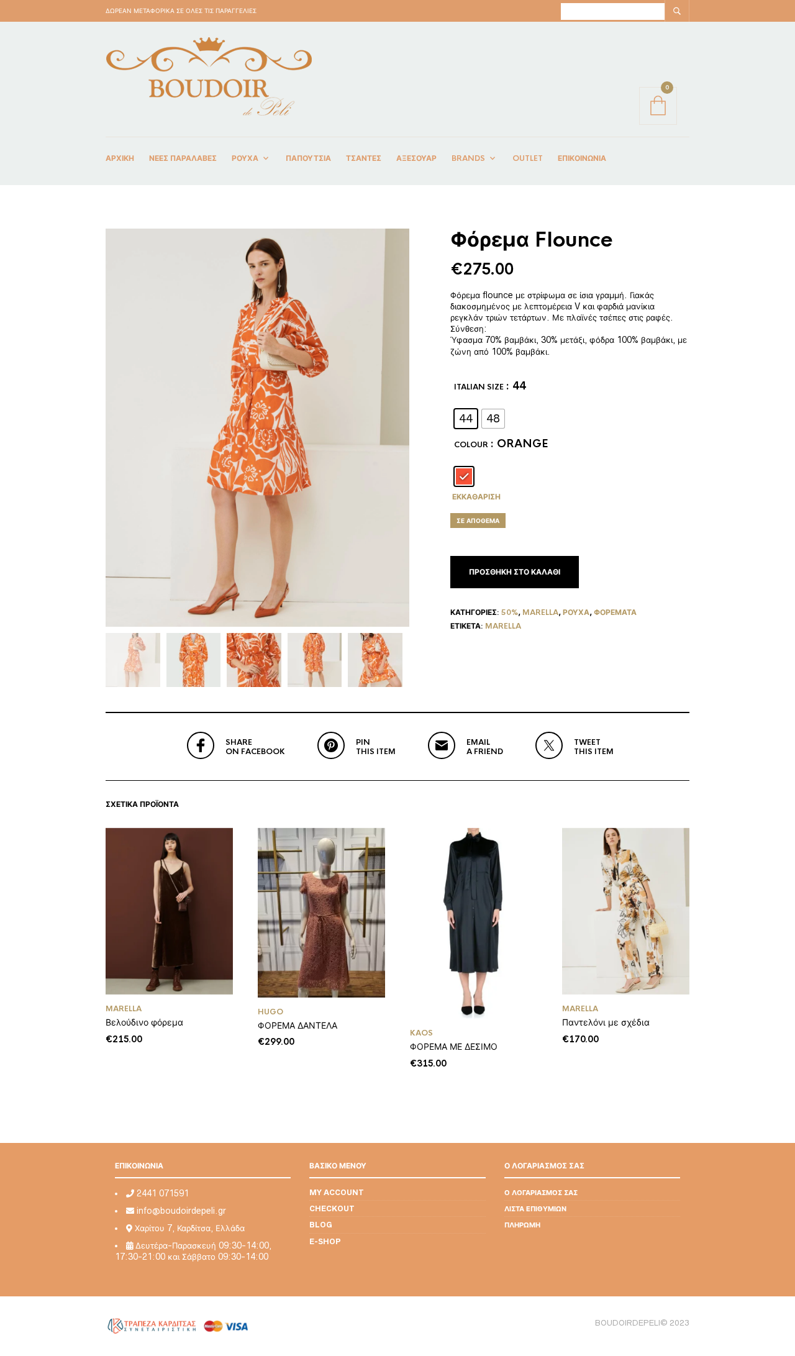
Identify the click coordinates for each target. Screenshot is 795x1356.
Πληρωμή (522, 1225)
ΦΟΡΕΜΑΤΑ (615, 612)
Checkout (332, 1208)
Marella (540, 612)
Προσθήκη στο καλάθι (514, 572)
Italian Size (479, 387)
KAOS (421, 1033)
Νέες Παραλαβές (183, 158)
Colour (471, 445)
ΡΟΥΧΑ (576, 612)
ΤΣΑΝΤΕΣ (363, 158)
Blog (320, 1225)
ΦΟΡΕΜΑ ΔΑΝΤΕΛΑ (297, 1025)
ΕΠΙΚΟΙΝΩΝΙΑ (582, 158)
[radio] (466, 418)
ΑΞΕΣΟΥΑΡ (416, 158)
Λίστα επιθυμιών (535, 1208)
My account (336, 1192)
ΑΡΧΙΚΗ (120, 158)
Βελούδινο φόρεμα (144, 1022)
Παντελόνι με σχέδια (606, 1022)
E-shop (325, 1241)
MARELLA (503, 626)
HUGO (270, 1012)
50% (509, 612)
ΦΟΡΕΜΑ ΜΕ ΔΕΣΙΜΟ (453, 1046)
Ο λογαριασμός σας (541, 1192)
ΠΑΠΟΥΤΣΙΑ (308, 158)
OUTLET (527, 158)
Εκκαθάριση (476, 497)
